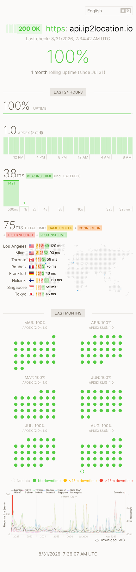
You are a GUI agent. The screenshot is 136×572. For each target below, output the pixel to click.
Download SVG (112, 540)
